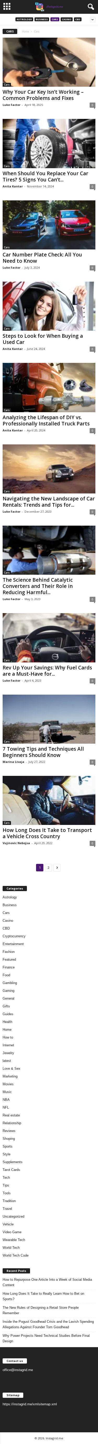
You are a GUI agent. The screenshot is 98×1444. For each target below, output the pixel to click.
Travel (7, 1209)
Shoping (9, 1139)
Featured (9, 959)
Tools (7, 1193)
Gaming (8, 991)
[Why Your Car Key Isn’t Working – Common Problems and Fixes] (49, 62)
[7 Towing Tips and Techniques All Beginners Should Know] (49, 719)
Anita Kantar (13, 186)
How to (8, 1037)
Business (42, 19)
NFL (6, 1107)
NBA (6, 1100)
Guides (8, 1014)
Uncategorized (13, 1216)
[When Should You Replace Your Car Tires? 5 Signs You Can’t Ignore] (49, 143)
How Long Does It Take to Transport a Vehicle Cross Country (47, 833)
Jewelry (8, 1053)
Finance (9, 967)
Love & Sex (11, 1068)
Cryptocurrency (14, 936)
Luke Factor (11, 105)
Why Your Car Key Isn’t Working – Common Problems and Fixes (43, 95)
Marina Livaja (13, 762)
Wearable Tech (14, 1240)
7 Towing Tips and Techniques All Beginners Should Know (43, 751)
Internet (8, 1045)
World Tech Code (15, 1255)
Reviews (9, 1131)
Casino (66, 19)
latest (7, 1061)
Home (25, 31)
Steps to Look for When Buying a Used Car (43, 339)
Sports (8, 1146)
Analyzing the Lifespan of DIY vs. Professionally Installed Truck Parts (46, 420)
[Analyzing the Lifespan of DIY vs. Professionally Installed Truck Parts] (49, 387)
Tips (6, 1185)
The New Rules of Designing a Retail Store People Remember (41, 1310)
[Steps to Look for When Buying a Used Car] (49, 306)
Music (7, 1092)
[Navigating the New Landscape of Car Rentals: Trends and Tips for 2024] (49, 468)
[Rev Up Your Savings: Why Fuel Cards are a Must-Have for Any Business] (49, 637)
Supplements (12, 1162)
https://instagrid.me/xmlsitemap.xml (30, 1404)
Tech (6, 1177)
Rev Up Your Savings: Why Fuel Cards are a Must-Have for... (47, 670)
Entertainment (13, 944)
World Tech (11, 1248)
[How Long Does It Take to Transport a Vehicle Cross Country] (49, 800)
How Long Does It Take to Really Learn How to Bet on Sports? (43, 1296)
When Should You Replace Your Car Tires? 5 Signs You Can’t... (45, 176)
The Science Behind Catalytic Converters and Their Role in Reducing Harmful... (38, 586)
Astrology (24, 19)
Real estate (11, 1115)
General (8, 998)
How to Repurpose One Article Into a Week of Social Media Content (47, 1282)
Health (7, 1022)
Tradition (9, 1201)
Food (6, 975)
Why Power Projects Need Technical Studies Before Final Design (46, 1338)
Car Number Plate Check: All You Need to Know (42, 257)
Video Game (12, 1232)
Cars (55, 19)
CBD (77, 19)
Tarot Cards (11, 1170)
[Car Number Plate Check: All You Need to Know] (49, 224)
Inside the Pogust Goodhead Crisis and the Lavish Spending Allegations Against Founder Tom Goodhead (48, 1324)
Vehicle (8, 1224)
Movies (8, 1084)
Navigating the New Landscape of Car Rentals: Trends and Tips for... (49, 501)
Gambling (10, 983)
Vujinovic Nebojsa (16, 843)
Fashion (9, 952)
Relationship (12, 1123)
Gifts (6, 1006)
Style (6, 1154)
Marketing (10, 1076)
